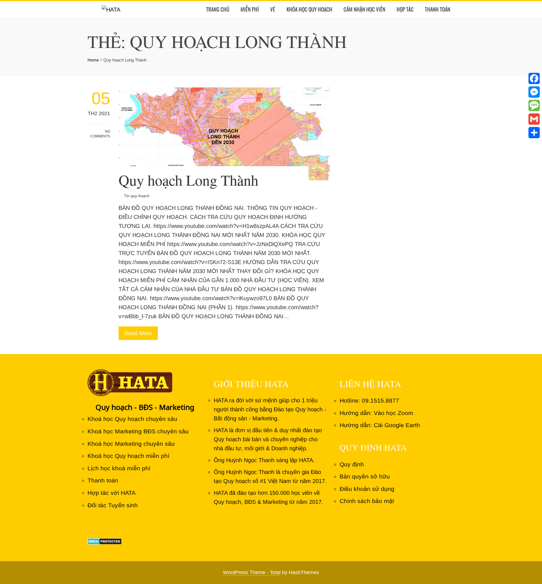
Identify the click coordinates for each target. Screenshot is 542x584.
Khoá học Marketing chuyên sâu (131, 443)
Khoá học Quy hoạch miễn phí (128, 456)
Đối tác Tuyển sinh (113, 505)
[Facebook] (534, 78)
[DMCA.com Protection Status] (105, 541)
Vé (272, 9)
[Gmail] (534, 119)
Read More (138, 333)
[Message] (534, 105)
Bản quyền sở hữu (365, 476)
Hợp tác (405, 9)
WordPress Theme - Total (252, 572)
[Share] (534, 132)
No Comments (100, 133)
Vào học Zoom (393, 413)
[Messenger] (534, 92)
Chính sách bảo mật (367, 501)
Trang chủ (217, 9)
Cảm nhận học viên (364, 9)
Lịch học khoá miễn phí (119, 468)
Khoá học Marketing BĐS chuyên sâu (138, 431)
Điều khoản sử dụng (367, 489)
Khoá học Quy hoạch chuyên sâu (132, 419)
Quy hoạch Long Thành (188, 180)
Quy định (352, 464)
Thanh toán (437, 9)
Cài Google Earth (397, 425)
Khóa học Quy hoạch (309, 9)
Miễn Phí (250, 9)
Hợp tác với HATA (112, 492)
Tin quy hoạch (136, 196)
